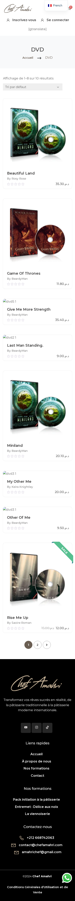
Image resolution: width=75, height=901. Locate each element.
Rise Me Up (17, 617)
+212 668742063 (40, 838)
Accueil (27, 58)
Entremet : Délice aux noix (36, 807)
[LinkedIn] (47, 728)
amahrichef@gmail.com (41, 852)
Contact (37, 776)
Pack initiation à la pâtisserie (36, 799)
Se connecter (58, 20)
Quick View (37, 164)
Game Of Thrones (23, 273)
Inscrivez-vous (24, 20)
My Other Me (19, 481)
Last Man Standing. (25, 345)
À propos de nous (36, 761)
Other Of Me (18, 517)
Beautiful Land (21, 173)
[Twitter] (26, 728)
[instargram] (37, 728)
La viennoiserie (37, 814)
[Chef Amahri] (36, 682)
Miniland (15, 445)
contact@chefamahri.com (40, 845)
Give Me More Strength (29, 309)
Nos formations (36, 768)
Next (47, 645)
